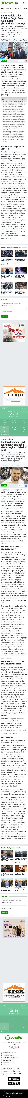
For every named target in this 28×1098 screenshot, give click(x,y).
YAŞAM (14, 1073)
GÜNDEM (10, 439)
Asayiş (14, 8)
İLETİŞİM (17, 1068)
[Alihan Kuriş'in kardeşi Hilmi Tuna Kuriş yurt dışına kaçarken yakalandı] (21, 853)
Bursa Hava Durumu (8, 1054)
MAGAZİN (5, 1071)
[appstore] (14, 1079)
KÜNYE (10, 1068)
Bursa (2, 8)
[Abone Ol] (26, 61)
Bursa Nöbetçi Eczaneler (9, 1052)
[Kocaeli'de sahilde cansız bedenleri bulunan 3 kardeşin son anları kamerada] (21, 270)
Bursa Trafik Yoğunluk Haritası (10, 1057)
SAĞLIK (20, 1073)
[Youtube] (18, 1047)
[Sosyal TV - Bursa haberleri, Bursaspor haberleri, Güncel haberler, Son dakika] (9, 3)
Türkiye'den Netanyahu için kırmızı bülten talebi (7, 860)
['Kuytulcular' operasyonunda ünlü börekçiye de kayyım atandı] (21, 881)
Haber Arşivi (6, 1064)
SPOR (19, 1071)
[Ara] (23, 3)
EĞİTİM (4, 1075)
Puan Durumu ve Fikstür (9, 1059)
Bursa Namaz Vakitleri (8, 1055)
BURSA (4, 1068)
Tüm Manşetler (7, 1060)
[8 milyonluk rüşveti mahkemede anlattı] (21, 868)
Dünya (20, 8)
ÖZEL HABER (5, 1073)
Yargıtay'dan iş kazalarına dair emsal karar (7, 874)
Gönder (4, 316)
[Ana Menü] (25, 3)
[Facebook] (10, 1047)
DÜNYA (18, 1070)
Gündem (8, 8)
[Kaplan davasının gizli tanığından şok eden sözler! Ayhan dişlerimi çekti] (14, 475)
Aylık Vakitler (5, 434)
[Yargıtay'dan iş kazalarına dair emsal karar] (7, 868)
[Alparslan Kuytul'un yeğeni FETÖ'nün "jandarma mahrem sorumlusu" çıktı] (7, 881)
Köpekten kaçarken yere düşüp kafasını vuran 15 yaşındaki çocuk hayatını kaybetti (20, 260)
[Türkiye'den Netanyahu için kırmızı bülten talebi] (7, 853)
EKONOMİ (12, 1071)
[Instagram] (15, 1047)
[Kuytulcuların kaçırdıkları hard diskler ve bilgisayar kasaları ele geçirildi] (21, 285)
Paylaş (4, 60)
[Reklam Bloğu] (14, 395)
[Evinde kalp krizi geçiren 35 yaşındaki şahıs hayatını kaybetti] (7, 270)
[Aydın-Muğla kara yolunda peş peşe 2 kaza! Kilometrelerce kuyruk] (7, 285)
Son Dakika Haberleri (8, 1062)
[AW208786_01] (14, 120)
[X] (12, 1047)
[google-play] (14, 1083)
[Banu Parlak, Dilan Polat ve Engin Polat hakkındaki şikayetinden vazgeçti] (14, 50)
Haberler (3, 12)
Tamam (22, 1096)
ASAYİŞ (10, 12)
